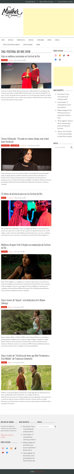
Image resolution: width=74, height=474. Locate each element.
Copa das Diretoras (30, 1)
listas (3, 198)
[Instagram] (55, 55)
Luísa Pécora (23, 145)
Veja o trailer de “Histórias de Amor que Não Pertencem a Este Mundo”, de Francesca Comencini (25, 357)
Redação (10, 60)
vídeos (57, 40)
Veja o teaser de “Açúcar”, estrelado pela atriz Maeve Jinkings (23, 301)
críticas (31, 40)
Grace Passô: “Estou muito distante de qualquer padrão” (63, 96)
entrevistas (21, 40)
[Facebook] (55, 60)
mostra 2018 (14, 145)
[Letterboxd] (60, 55)
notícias (10, 40)
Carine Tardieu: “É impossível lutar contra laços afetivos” (64, 104)
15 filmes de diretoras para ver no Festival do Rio (21, 194)
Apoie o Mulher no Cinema (46, 1)
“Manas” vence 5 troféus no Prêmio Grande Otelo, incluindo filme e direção (65, 133)
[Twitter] (7, 448)
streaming (40, 40)
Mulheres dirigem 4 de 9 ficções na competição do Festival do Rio (25, 246)
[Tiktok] (64, 55)
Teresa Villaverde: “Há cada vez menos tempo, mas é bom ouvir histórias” (25, 140)
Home (3, 40)
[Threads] (60, 60)
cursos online (28, 45)
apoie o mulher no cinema (11, 45)
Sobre (38, 45)
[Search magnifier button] (71, 147)
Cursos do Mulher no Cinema (65, 1)
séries (49, 40)
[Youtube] (68, 55)
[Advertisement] (48, 21)
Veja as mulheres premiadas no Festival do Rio (20, 56)
